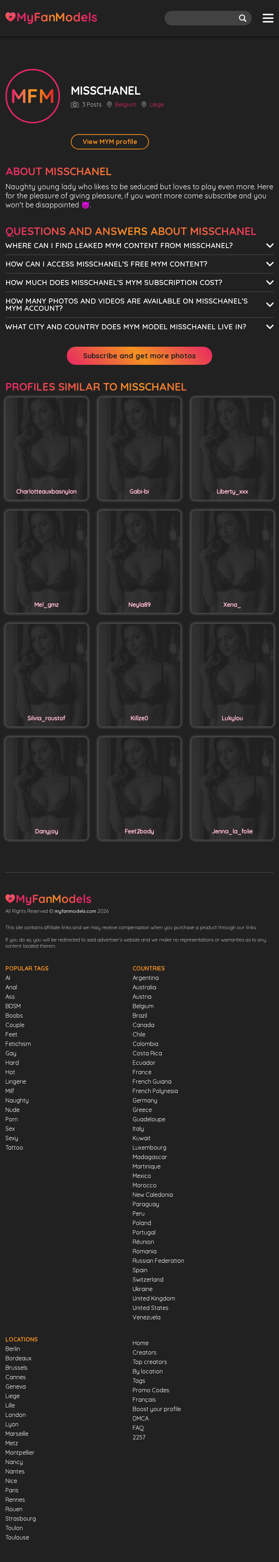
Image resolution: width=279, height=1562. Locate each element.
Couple (14, 1025)
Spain (140, 1270)
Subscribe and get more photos (139, 355)
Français (144, 1399)
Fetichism (18, 1043)
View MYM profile (109, 141)
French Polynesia (155, 1091)
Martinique (147, 1166)
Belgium (125, 105)
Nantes (15, 1471)
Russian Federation (158, 1260)
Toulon (14, 1528)
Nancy (14, 1462)
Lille (10, 1405)
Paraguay (146, 1204)
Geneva (15, 1386)
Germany (145, 1100)
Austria (142, 996)
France (142, 1072)
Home (141, 1343)
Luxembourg (149, 1147)
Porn (11, 1119)
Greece (142, 1109)
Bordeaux (18, 1358)
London (15, 1414)
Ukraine (143, 1289)
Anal (11, 987)
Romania (145, 1251)
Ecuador (144, 1062)
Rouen (14, 1509)
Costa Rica (147, 1053)
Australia (144, 987)
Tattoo (14, 1147)
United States (151, 1307)
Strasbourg (20, 1518)
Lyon (12, 1424)
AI (7, 977)
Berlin (12, 1348)
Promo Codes (151, 1390)
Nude (12, 1109)
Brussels (16, 1367)
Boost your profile (157, 1409)
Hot (10, 1072)
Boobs (14, 1015)
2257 (139, 1437)
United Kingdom (154, 1298)
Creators (145, 1352)
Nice (11, 1480)
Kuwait (142, 1138)
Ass (10, 996)
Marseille (16, 1433)
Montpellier (20, 1452)
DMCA (141, 1418)
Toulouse (17, 1537)
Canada (143, 1025)
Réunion (143, 1241)
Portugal (144, 1232)
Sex (10, 1128)
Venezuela (147, 1317)
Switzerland (148, 1279)
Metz (11, 1443)
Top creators (150, 1361)
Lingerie (15, 1081)
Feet (11, 1034)
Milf (9, 1091)
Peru (139, 1213)
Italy (138, 1128)
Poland (142, 1223)
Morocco (145, 1185)
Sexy (11, 1138)
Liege (12, 1396)
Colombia (145, 1043)
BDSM (13, 1006)
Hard (12, 1062)
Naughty (17, 1100)
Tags (139, 1380)
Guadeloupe (149, 1119)
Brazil (140, 1015)
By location (148, 1371)
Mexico (142, 1175)
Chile (139, 1034)
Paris (12, 1490)
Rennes (15, 1499)
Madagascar (150, 1157)
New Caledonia (153, 1194)
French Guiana (152, 1081)
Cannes (15, 1377)
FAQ (138, 1427)
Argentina (146, 977)
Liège (157, 105)
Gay (10, 1053)
